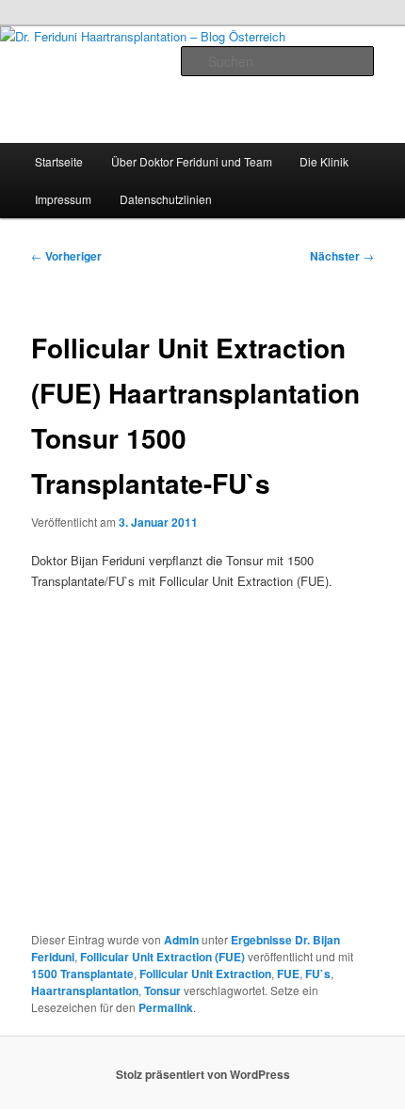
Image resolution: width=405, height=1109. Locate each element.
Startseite (59, 161)
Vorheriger (66, 255)
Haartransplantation (84, 990)
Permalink (165, 1007)
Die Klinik (324, 161)
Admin (181, 939)
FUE (288, 973)
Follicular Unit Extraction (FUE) (162, 956)
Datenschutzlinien (166, 199)
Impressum (63, 199)
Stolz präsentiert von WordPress (203, 1074)
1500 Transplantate (82, 973)
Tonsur (162, 990)
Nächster (342, 255)
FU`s (318, 973)
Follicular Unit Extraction (205, 973)
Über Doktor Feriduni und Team (191, 161)
